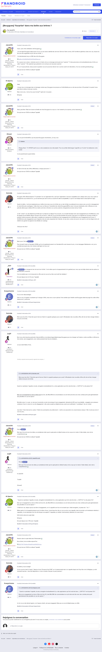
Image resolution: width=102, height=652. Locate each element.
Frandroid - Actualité (8, 11)
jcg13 (9, 334)
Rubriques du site (20, 11)
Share (85, 31)
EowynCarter (9, 291)
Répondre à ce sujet (92, 37)
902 (10, 347)
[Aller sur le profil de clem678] (4, 31)
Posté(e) (24, 45)
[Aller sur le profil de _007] (9, 271)
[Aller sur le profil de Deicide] (9, 198)
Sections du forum (33, 11)
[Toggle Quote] (19, 141)
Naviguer (43, 11)
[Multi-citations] (18, 74)
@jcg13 (23, 429)
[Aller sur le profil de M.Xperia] (9, 86)
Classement (58, 11)
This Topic (92, 11)
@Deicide (30, 241)
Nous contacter (59, 647)
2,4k (10, 279)
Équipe (10, 15)
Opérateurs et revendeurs (27, 32)
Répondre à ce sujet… (17, 626)
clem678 (12, 30)
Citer (22, 74)
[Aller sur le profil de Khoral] (9, 139)
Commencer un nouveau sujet (72, 37)
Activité (50, 11)
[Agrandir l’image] (40, 48)
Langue (35, 647)
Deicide (9, 193)
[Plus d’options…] (98, 45)
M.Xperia (9, 81)
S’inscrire (96, 4)
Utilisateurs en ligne (19, 15)
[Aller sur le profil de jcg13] (9, 339)
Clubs (28, 15)
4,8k (10, 94)
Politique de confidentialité (46, 647)
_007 (9, 266)
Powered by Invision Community (51, 649)
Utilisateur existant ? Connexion (82, 4)
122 (10, 207)
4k (10, 59)
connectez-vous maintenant (56, 619)
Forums (3, 15)
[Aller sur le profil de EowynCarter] (9, 296)
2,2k (10, 305)
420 (10, 148)
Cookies (67, 647)
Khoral (9, 134)
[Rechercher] (99, 11)
